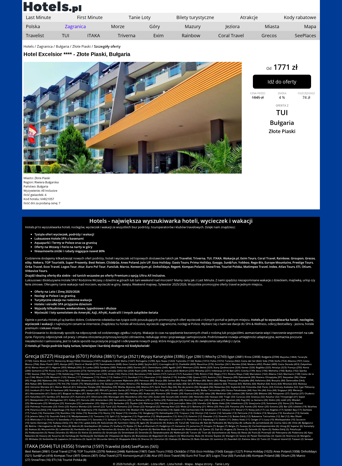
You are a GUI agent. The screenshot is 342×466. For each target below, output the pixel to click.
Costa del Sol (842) (251, 360)
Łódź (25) (286, 400)
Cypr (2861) (195, 356)
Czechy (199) (248, 370)
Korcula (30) (87, 400)
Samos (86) (174, 380)
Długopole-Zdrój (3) (129, 439)
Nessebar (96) (290, 377)
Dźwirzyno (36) (99, 396)
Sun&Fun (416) (43, 455)
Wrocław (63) (290, 383)
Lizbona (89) (104, 380)
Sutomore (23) (274, 403)
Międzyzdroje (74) (94, 383)
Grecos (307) (89, 455)
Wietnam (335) (191, 367)
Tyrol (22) (111, 406)
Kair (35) (148, 396)
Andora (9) (172, 422)
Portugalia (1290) (145, 360)
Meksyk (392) (74, 367)
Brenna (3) (187, 439)
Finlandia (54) (253, 387)
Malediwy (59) (109, 387)
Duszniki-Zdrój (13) (60, 416)
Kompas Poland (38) (266, 455)
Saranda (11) (100, 419)
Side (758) (268, 360)
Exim (158, 35)
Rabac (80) (36, 383)
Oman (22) (138, 406)
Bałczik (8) (77, 426)
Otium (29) (288, 455)
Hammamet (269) (97, 370)
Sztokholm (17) (213, 409)
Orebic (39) (177, 393)
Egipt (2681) (236, 357)
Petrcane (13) (245, 413)
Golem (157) (159, 373)
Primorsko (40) (109, 393)
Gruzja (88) (161, 380)
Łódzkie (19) (300, 406)
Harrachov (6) (108, 429)
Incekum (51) (37, 390)
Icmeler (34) (186, 396)
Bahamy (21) (199, 406)
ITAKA (93, 35)
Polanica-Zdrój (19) (40, 409)
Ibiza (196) (262, 370)
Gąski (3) (91, 439)
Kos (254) (129, 370)
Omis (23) (63, 406)
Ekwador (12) (210, 416)
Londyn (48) (92, 390)
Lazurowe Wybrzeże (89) (124, 380)
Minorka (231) (203, 370)
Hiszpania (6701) (71, 356)
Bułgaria (62, 46)
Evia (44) (272, 390)
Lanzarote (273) (77, 370)
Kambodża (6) (81, 429)
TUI (65, 35)
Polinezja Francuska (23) (43, 406)
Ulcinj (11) (52, 419)
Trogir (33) (229, 396)
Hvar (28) (203, 400)
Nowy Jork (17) (256, 409)
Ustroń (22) (99, 406)
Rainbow (191, 35)
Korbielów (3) (50, 439)
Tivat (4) (206, 432)
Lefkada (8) (249, 422)
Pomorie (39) (163, 393)
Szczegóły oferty (107, 46)
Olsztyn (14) (201, 413)
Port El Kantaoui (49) (56, 390)
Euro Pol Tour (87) (198, 455)
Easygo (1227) (233, 451)
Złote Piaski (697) (49, 364)
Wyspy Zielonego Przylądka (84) (236, 380)
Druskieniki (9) (158, 422)
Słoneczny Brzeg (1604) (67, 360)
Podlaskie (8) (219, 422)
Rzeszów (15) (95, 413)
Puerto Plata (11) (131, 419)
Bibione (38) (265, 393)
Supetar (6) (297, 426)
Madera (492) (254, 364)
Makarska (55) (222, 387)
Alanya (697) (67, 364)
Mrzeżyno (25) (56, 403)
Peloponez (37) (281, 393)
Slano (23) (288, 403)
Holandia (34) (201, 396)
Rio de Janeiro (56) (188, 387)
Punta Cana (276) (58, 370)
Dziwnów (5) (145, 432)
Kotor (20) (263, 406)
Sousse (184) (39, 373)
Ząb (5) (219, 429)
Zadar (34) (159, 396)
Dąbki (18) (179, 409)
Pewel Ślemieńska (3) (262, 435)
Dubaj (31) (74, 400)
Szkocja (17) (228, 409)
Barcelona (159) (143, 373)
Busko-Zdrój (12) (242, 416)
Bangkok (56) (206, 387)
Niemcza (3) (292, 435)
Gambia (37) (53, 396)
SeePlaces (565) (144, 446)
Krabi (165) (114, 373)
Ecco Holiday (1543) (209, 451)
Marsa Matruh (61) (65, 387)
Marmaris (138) (291, 373)
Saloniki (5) (255, 429)
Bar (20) (288, 406)
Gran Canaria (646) (133, 364)
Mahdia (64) (249, 383)
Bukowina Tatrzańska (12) (265, 416)
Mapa (310, 26)
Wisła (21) (186, 406)
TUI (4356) (63, 446)
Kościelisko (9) (109, 422)
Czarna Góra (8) (282, 422)
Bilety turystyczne (195, 17)
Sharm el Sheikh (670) (87, 364)
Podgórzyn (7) (166, 426)
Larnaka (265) (115, 370)
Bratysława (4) (143, 435)
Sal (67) (192, 383)
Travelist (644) (118, 446)
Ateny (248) (154, 370)
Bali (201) (235, 370)
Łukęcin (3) (174, 435)
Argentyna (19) (89, 409)
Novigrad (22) (152, 406)
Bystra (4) (129, 435)
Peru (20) (224, 406)
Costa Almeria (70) (129, 383)
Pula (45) (164, 390)
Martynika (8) (235, 422)
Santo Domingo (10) (41, 422)
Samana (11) (114, 419)
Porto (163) (127, 373)
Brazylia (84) (278, 380)
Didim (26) (274, 400)
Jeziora (232, 26)
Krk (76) (66, 383)
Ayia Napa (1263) (165, 360)
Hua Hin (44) (259, 390)
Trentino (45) (151, 390)
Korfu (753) (281, 360)
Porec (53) (267, 387)
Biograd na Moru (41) (74, 393)
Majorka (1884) (288, 357)
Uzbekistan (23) (239, 403)
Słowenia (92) (88, 380)
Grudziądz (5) (113, 432)
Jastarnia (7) (196, 426)
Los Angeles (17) (274, 409)
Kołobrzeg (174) (71, 373)
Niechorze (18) (122, 409)
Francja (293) (295, 367)
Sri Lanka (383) (91, 367)
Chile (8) (296, 422)
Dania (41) (56, 393)
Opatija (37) (297, 393)
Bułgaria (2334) (270, 357)
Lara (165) (101, 373)
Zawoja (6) (245, 426)
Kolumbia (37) (38, 396)
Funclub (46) (242, 455)
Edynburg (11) (210, 419)
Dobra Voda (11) (241, 419)
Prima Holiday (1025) (258, 451)
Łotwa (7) (107, 426)
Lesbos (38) (238, 393)
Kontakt (143, 464)
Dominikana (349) (158, 367)
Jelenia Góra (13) (39, 416)
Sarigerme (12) (129, 416)
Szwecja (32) (258, 396)
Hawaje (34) (216, 396)
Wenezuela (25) (38, 403)
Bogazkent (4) (159, 435)
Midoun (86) (199, 380)
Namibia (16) (67, 413)
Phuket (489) (270, 364)
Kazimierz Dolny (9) (128, 422)
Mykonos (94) (49, 380)
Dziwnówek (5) (130, 432)
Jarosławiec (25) (90, 403)
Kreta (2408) (253, 357)
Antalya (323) (279, 367)
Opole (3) (280, 435)
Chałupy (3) (175, 439)
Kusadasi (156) (191, 373)
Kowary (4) (45, 435)
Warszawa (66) (205, 383)
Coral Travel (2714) (63, 451)
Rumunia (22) (124, 406)
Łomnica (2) (220, 439)
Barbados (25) (121, 403)
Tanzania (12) (101, 416)
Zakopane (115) (90, 377)
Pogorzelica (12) (146, 416)
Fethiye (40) (136, 393)
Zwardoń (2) (234, 439)
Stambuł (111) (135, 377)
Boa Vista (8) (64, 426)
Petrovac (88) (146, 380)
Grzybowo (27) (217, 400)
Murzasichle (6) (49, 429)
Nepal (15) (121, 413)
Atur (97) (157, 455)
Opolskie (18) (105, 409)
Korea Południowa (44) (238, 390)
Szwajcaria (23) (257, 403)
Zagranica (45, 46)
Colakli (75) (77, 383)
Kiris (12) (183, 416)
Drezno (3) (147, 439)
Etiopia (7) (210, 426)
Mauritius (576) (205, 364)
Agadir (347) (175, 367)
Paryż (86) (186, 380)
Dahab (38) (252, 393)
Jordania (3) (78, 439)
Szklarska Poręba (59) (89, 387)
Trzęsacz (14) (186, 413)
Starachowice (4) (221, 432)
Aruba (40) (149, 393)
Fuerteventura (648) (111, 364)
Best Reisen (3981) (37, 451)
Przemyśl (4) (268, 432)
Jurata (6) (95, 429)
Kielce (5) (87, 432)
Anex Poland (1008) (286, 451)
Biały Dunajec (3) (203, 439)
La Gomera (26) (259, 400)
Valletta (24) (166, 403)
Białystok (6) (177, 429)
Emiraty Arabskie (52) (286, 387)
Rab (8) (207, 422)
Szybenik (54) (238, 387)
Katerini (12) (195, 416)
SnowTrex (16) (41, 460)
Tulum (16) (36, 413)
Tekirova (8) (196, 422)
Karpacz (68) (165, 383)
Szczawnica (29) (122, 400)
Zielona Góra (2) (251, 439)
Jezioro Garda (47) (120, 390)
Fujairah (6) (145, 429)
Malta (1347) (128, 360)
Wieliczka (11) (38, 419)
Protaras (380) (125, 367)
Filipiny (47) (137, 390)
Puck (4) (256, 432)
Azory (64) (276, 383)
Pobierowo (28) (175, 400)
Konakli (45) (176, 390)
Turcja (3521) (128, 356)
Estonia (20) (276, 406)
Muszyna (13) (274, 413)
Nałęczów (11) (150, 419)
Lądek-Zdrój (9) (92, 422)
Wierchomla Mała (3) (192, 435)
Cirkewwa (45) (192, 390)
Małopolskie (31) (39, 400)
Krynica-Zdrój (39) (194, 393)
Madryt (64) (263, 383)
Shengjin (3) (232, 435)
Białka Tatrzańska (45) (213, 390)
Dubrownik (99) (246, 377)
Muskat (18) (137, 409)
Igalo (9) (144, 422)
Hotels (28, 46)
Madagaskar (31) (59, 400)
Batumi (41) (93, 393)
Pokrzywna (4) (283, 432)
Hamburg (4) (86, 435)
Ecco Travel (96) (174, 455)
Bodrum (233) (186, 370)
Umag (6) (285, 426)
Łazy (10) (269, 419)
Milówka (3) (35, 439)
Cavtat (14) (215, 413)
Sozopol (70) (111, 383)
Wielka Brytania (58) (129, 387)
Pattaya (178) (54, 373)
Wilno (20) (212, 406)
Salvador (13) (229, 413)
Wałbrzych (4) (181, 432)
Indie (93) (75, 380)
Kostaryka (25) (73, 403)
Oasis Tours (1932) (160, 451)
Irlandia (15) (135, 413)
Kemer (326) (248, 367)
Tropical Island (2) (281, 439)
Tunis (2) (265, 439)
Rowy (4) (235, 432)
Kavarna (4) (58, 435)
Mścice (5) (75, 432)
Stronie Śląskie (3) (215, 435)
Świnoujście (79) (52, 383)
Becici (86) (212, 380)
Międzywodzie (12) (166, 416)
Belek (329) (206, 367)
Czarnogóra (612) (168, 364)
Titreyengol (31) (289, 396)
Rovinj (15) (109, 413)
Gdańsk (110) (169, 377)
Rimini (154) (206, 373)
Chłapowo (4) (116, 435)
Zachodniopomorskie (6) (265, 426)
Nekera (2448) (115, 451)
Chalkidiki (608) (187, 364)
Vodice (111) (120, 377)
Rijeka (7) (132, 426)
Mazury (193, 26)
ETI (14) (57, 460)
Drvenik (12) (225, 416)
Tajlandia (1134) (185, 360)
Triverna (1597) (89, 446)
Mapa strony (204, 464)
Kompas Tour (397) (67, 455)
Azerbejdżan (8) (92, 426)
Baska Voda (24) (221, 403)
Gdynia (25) (106, 403)
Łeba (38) (210, 393)
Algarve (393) (59, 367)
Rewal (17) (242, 409)
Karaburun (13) (291, 413)
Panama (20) (237, 406)
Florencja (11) (194, 419)
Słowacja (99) (230, 377)
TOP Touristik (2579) (91, 451)
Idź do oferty (282, 81)
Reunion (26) (233, 400)
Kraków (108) (185, 377)
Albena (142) (275, 373)
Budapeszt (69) (149, 383)
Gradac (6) (123, 429)
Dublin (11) (225, 419)
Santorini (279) (40, 370)
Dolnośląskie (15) (168, 413)
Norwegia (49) (77, 390)
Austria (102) (215, 377)
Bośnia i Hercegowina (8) (42, 426)
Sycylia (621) (151, 364)
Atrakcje (249, 17)
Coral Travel (231, 35)
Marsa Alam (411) (41, 367)
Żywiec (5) (208, 429)
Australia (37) (82, 396)
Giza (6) (134, 429)
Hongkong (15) (150, 413)
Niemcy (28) (191, 400)
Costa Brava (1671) (43, 360)
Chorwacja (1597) (91, 360)
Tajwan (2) (298, 439)
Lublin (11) (180, 419)
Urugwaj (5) (230, 429)
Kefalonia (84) (263, 380)
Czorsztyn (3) (161, 439)
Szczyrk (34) (172, 396)
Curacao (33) (243, 396)
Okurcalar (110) (152, 377)
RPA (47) (104, 390)
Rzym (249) (141, 370)
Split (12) (115, 416)
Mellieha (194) (276, 370)
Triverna (126, 35)
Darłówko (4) (101, 435)
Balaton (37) (67, 396)
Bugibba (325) (263, 367)
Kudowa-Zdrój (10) (63, 422)
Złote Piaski (81, 46)
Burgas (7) (222, 426)
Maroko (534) (239, 364)
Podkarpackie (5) (38, 432)
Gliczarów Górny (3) (107, 439)
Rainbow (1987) (136, 451)
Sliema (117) (74, 377)
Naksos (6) (34, 429)
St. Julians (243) (169, 370)
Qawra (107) (200, 377)
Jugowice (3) (64, 439)
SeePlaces (305, 35)
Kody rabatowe (300, 17)
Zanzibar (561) (223, 364)
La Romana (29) (141, 400)
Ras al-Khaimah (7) (148, 426)
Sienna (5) (242, 429)
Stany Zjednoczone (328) (227, 367)
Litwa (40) (123, 393)
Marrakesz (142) (259, 373)
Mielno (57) (147, 387)
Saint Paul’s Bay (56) (166, 387)
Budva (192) (291, 370)
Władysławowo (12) (82, 416)
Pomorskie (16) (51, 413)
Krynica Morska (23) (81, 406)
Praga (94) (35, 380)
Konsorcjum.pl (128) (137, 455)
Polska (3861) (102, 356)
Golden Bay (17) (293, 409)
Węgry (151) (220, 373)
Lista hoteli (174, 464)
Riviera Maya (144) (238, 373)
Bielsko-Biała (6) (161, 429)
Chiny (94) (63, 380)
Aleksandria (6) (193, 429)
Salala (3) (244, 435)
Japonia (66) (220, 383)
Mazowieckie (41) (40, 393)
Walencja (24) (151, 403)
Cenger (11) (257, 419)
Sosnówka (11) (66, 419)
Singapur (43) (285, 390)
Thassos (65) (235, 383)
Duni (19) (75, 409)
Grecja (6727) (39, 356)
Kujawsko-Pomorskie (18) (159, 409)
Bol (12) (285, 416)
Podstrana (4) (299, 432)
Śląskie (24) (136, 403)
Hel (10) (78, 422)
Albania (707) (295, 360)
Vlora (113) (106, 377)
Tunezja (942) (232, 360)
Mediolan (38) (223, 393)
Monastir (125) (58, 377)
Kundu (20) (251, 406)
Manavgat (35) (116, 396)
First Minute (90, 17)
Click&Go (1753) (184, 451)
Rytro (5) (266, 429)
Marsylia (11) (166, 419)
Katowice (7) (182, 426)
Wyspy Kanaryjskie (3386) (163, 356)
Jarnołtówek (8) (264, 422)
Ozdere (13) (259, 413)
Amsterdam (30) (104, 400)
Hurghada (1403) (110, 360)
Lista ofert (158, 464)
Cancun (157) (174, 373)
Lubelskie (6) (66, 429)
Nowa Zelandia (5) (58, 432)
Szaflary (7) (120, 426)
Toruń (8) (184, 422)
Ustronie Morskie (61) (42, 387)
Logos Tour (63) (222, 455)
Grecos (269, 35)
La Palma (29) (158, 400)
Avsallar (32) (272, 396)
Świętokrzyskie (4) (163, 432)
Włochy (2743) (216, 356)
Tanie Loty (140, 17)
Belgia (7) (233, 426)
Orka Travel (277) (110, 455)
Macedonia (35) (133, 396)
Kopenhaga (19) (60, 409)
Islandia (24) (204, 403)
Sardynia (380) (108, 367)
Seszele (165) (87, 373)
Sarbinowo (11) (83, 419)
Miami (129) (42, 377)
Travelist (35, 35)
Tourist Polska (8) (74, 460)
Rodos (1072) (202, 360)
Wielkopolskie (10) (285, 419)
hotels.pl (129, 464)
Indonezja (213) (220, 370)
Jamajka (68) (180, 383)
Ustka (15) (81, 413)
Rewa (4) (246, 432)
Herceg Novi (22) (170, 406)
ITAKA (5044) (38, 446)
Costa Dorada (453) (288, 364)
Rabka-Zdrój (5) (280, 429)
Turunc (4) (195, 432)
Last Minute (38, 17)
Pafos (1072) (217, 360)
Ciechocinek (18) (195, 409)
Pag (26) (245, 400)
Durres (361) (140, 367)
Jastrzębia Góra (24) (185, 403)
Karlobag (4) (72, 435)
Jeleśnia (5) (99, 432)
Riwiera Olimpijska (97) (269, 377)
